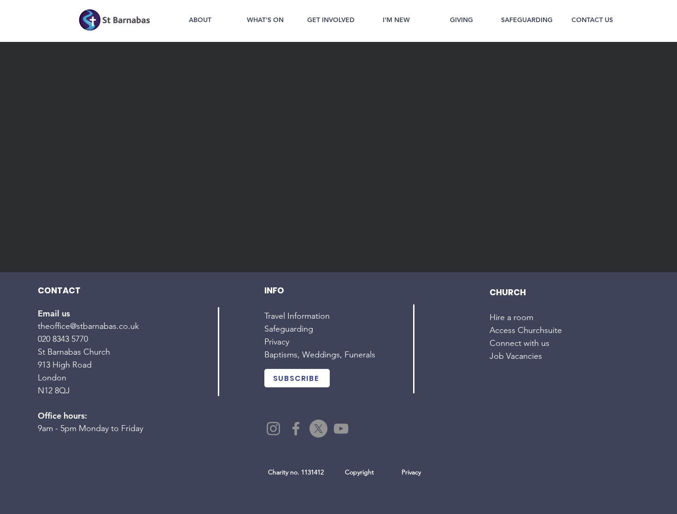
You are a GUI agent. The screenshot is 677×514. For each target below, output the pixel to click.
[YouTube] (341, 429)
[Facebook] (296, 429)
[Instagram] (273, 429)
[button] (200, 19)
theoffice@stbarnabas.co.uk (88, 326)
